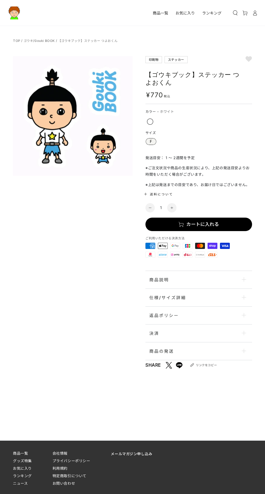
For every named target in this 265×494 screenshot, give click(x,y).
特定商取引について (69, 476)
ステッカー (176, 59)
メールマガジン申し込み (131, 453)
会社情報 (60, 453)
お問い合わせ (64, 483)
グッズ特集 (22, 461)
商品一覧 (20, 453)
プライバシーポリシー (71, 461)
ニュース (20, 483)
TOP (17, 41)
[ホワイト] (150, 121)
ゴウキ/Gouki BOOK (39, 41)
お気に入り (22, 468)
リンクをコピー (206, 365)
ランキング (22, 476)
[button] (235, 13)
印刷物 (154, 59)
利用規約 (60, 468)
